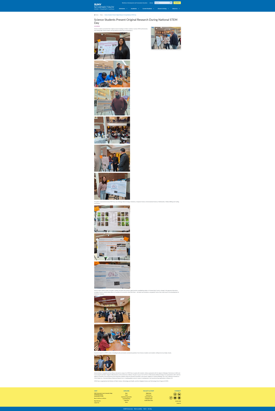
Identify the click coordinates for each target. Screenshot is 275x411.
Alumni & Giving (162, 8)
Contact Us (179, 403)
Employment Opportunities (126, 397)
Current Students (147, 8)
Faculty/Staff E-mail (148, 397)
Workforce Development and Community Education (134, 3)
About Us (174, 8)
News (101, 15)
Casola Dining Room (126, 398)
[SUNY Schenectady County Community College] (104, 7)
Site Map (150, 409)
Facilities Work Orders (148, 400)
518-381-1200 (178, 401)
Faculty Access (148, 395)
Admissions (122, 8)
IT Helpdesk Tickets (148, 398)
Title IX (144, 409)
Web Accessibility (138, 409)
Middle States (148, 393)
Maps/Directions (97, 401)
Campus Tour (96, 402)
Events (126, 395)
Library (151, 3)
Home (97, 15)
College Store (126, 400)
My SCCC (177, 3)
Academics (134, 8)
